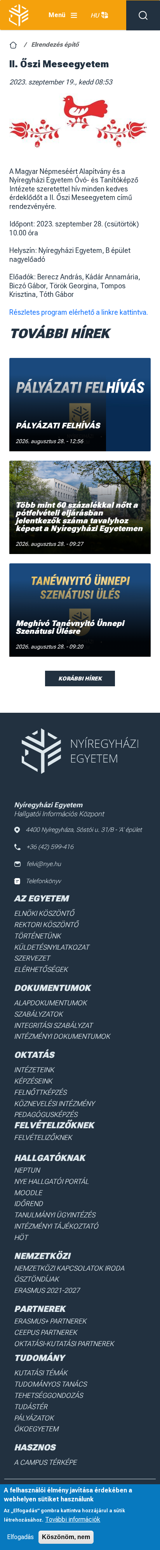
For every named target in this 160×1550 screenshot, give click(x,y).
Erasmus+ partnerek (50, 1321)
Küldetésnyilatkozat (51, 947)
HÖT (21, 1237)
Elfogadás (20, 1537)
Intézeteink (34, 1070)
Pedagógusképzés (45, 1114)
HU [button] (94, 15)
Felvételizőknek (43, 1137)
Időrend (28, 1203)
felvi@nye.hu (43, 864)
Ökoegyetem (36, 1429)
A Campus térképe (45, 1462)
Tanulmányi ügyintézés (54, 1215)
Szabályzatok (38, 1014)
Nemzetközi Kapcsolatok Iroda (69, 1268)
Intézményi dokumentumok (62, 1036)
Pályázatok (34, 1418)
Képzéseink (33, 1081)
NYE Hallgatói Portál (51, 1181)
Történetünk (37, 936)
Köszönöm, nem (66, 1537)
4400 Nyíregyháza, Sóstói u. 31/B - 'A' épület (84, 829)
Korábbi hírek (80, 678)
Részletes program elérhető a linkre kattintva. (78, 312)
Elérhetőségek (41, 969)
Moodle (28, 1193)
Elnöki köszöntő (44, 913)
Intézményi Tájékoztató (56, 1226)
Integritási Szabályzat (53, 1025)
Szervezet (32, 958)
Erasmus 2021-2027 (47, 1290)
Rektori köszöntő (46, 925)
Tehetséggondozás (48, 1395)
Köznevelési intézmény (54, 1103)
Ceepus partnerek (45, 1332)
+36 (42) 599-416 (49, 846)
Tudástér (30, 1407)
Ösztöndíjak (36, 1279)
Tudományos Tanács (50, 1384)
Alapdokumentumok (50, 1003)
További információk (72, 1519)
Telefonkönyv (43, 881)
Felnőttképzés (40, 1092)
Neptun (27, 1170)
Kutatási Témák (40, 1373)
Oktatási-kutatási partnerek (64, 1344)
